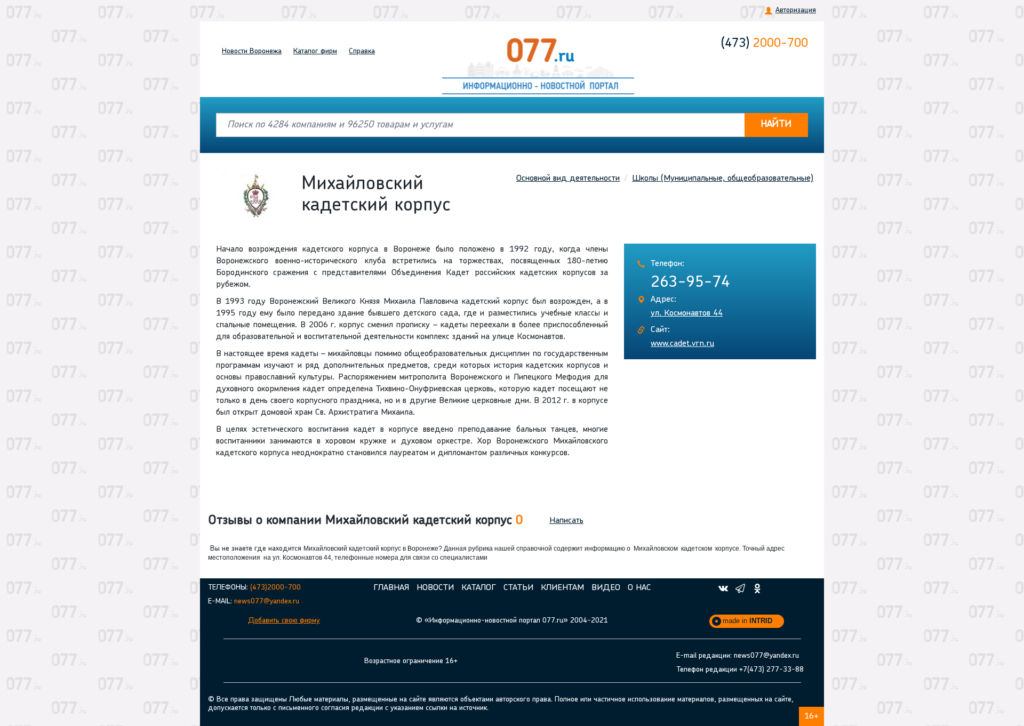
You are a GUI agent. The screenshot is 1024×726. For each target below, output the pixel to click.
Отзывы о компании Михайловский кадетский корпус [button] (365, 520)
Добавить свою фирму (284, 621)
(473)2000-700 (275, 588)
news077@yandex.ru (266, 602)
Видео (605, 588)
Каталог (315, 51)
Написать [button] (566, 521)
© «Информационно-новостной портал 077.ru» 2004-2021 (512, 621)
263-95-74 (690, 283)
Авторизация (795, 10)
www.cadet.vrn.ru (682, 344)
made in (747, 621)
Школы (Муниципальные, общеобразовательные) (722, 178)
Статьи (518, 588)
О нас (639, 588)
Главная (391, 588)
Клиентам (562, 588)
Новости (252, 51)
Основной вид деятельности (568, 178)
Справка (362, 51)
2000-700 (764, 43)
